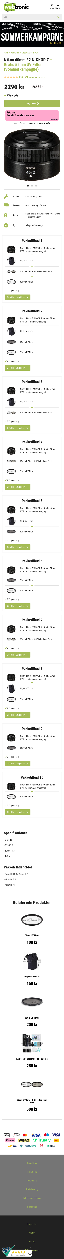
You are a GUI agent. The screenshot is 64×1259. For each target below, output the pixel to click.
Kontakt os (32, 1163)
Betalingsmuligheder (32, 1198)
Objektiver (26, 52)
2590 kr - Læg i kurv (16, 606)
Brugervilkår (32, 1224)
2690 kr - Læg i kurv (16, 487)
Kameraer (15, 52)
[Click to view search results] (58, 18)
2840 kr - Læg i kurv (16, 297)
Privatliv (32, 1233)
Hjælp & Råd (32, 1172)
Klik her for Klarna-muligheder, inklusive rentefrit (32, 123)
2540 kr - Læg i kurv (16, 715)
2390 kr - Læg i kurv (16, 812)
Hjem (6, 52)
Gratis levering (32, 1189)
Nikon (35, 52)
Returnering (32, 1180)
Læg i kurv (31, 103)
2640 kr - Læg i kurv (16, 547)
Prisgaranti (32, 1207)
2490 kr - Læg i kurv (16, 763)
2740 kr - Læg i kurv (16, 368)
